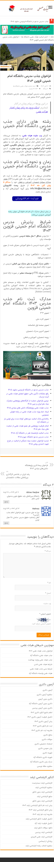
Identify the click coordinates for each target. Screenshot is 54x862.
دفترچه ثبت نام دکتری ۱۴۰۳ (41, 730)
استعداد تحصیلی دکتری (43, 743)
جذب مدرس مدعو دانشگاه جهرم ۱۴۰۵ (33, 436)
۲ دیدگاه (45, 88)
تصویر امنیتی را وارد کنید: (41, 623)
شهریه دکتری (47, 752)
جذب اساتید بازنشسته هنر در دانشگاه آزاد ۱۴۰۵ (30, 433)
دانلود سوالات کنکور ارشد (43, 827)
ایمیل (48, 593)
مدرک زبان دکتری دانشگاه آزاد (41, 761)
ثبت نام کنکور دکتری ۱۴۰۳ (42, 725)
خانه (52, 36)
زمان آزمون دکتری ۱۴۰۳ (43, 721)
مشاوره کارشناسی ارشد (43, 787)
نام (49, 582)
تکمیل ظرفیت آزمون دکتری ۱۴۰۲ (39, 717)
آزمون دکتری (47, 690)
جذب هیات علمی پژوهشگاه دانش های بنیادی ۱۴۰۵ (28, 407)
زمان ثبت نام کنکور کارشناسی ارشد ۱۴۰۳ (37, 805)
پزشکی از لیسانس (45, 841)
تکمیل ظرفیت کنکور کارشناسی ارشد (39, 818)
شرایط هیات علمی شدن (43, 664)
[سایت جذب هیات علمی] (27, 8)
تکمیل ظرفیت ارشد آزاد (43, 823)
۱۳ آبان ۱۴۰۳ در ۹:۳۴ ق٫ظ (11, 508)
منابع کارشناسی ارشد (44, 796)
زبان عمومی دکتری (45, 748)
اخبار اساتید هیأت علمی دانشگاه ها (34, 36)
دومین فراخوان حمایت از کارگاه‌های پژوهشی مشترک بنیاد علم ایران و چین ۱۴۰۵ (27, 402)
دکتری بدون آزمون (45, 699)
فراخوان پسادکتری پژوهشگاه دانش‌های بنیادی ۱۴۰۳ (36, 465)
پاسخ (6, 502)
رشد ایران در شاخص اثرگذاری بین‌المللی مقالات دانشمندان (18, 474)
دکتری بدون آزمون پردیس (42, 708)
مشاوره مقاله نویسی (44, 766)
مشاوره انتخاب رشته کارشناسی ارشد (38, 845)
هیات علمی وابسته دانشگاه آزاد (40, 673)
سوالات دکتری (47, 739)
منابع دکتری (47, 734)
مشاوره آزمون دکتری (44, 694)
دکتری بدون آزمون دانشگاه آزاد (40, 703)
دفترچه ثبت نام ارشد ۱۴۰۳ (42, 814)
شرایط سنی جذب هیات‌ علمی (41, 668)
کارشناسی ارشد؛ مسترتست (42, 783)
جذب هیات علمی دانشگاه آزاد (41, 655)
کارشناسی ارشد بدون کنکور (42, 792)
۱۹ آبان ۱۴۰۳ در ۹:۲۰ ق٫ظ (11, 492)
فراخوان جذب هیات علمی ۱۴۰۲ (40, 650)
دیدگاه (48, 551)
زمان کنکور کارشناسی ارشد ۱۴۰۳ (40, 809)
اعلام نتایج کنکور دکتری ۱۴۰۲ (41, 712)
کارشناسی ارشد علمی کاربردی (41, 836)
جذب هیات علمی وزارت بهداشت (40, 659)
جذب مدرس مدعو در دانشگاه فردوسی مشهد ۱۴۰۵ (29, 21)
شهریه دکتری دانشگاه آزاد (42, 757)
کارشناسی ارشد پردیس (43, 832)
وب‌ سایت (47, 603)
